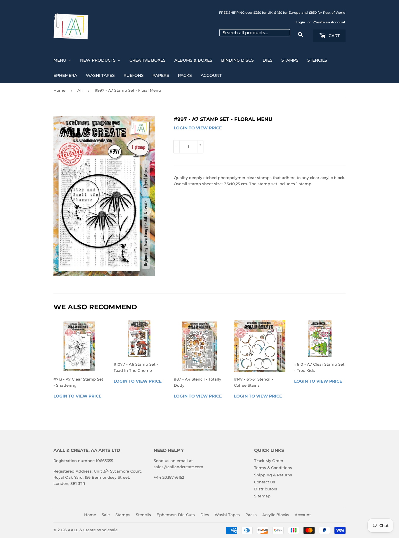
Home (59, 90)
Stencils (143, 514)
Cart (333, 35)
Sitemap (262, 496)
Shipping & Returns (273, 475)
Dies (204, 514)
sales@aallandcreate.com (178, 466)
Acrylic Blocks (275, 514)
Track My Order (268, 460)
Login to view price (198, 128)
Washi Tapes (227, 514)
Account (303, 514)
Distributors (265, 489)
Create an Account (329, 22)
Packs (251, 514)
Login (300, 22)
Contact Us (264, 482)
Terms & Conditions (273, 467)
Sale (106, 514)
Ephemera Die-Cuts (176, 514)
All (80, 90)
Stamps (122, 514)
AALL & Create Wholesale (93, 529)
